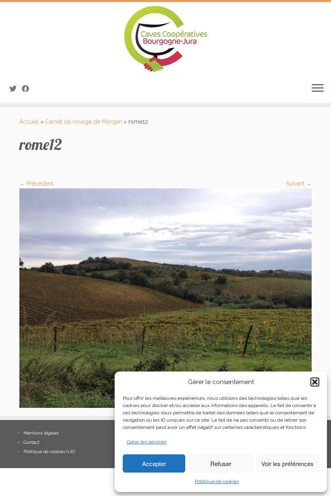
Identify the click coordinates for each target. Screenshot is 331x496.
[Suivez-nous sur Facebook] (28, 88)
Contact (31, 442)
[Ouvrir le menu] (318, 88)
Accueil (29, 121)
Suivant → (299, 183)
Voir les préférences (287, 463)
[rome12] (165, 297)
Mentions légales (41, 433)
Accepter (154, 463)
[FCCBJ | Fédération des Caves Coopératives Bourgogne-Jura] (165, 39)
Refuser (220, 463)
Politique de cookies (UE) (49, 451)
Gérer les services (146, 442)
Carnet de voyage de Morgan (83, 121)
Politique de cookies (217, 481)
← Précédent (36, 183)
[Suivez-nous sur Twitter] (15, 88)
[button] (315, 382)
